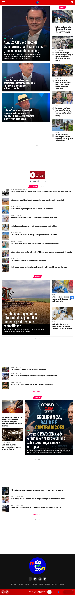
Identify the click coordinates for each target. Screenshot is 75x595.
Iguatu (41, 584)
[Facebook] (3, 592)
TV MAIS (61, 584)
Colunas (47, 584)
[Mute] (38, 181)
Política (34, 584)
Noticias (13, 584)
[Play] (30, 181)
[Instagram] (7, 592)
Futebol (27, 584)
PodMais (54, 584)
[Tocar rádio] (49, 592)
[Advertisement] (37, 157)
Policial (21, 584)
